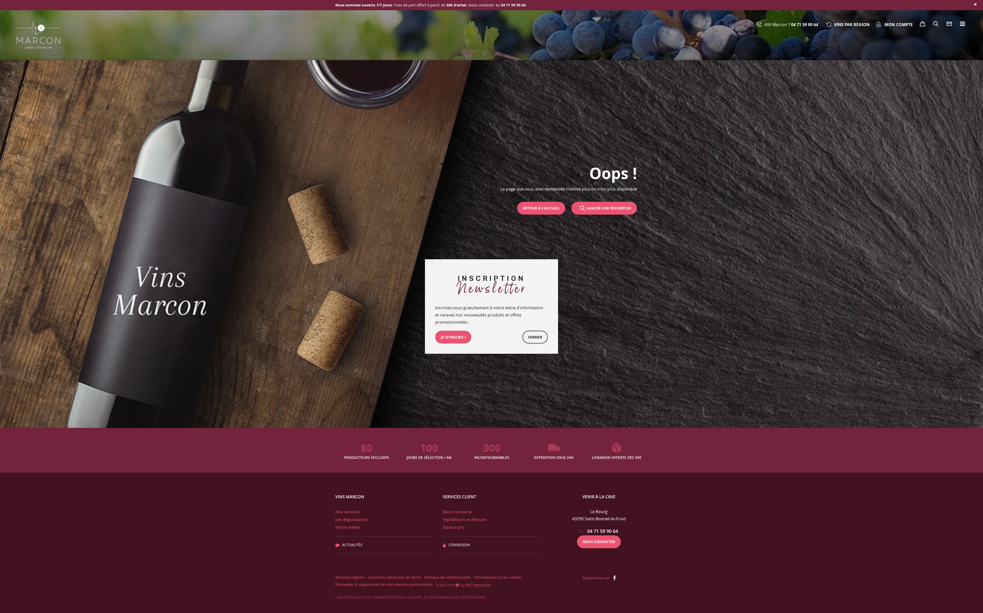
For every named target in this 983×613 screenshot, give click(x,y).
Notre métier (347, 527)
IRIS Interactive (478, 585)
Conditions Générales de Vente (394, 577)
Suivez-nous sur (596, 577)
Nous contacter (458, 512)
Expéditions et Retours (465, 519)
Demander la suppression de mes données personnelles (384, 584)
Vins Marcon (349, 497)
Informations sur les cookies (498, 577)
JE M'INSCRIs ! (453, 337)
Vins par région (852, 24)
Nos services (347, 512)
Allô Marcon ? (791, 24)
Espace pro (453, 527)
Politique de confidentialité (447, 577)
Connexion (459, 544)
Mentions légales (350, 577)
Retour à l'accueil (541, 208)
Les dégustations (351, 519)
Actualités (352, 544)
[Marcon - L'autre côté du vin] (38, 35)
